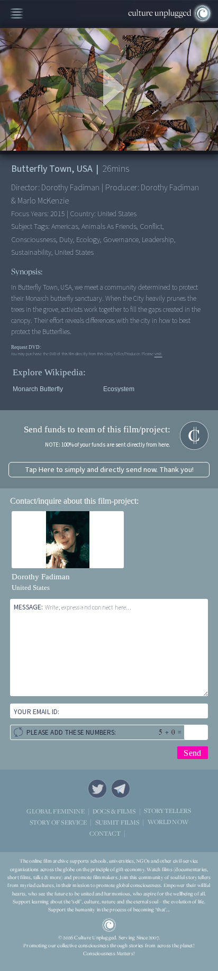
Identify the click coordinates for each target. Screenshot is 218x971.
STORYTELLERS (168, 811)
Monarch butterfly (38, 389)
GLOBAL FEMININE (55, 811)
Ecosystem (118, 389)
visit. (158, 353)
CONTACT (105, 833)
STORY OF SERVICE (58, 822)
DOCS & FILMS (114, 811)
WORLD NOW (168, 822)
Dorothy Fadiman (41, 576)
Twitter (97, 788)
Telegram (120, 788)
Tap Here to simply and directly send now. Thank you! (109, 469)
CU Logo (109, 925)
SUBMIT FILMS (117, 822)
